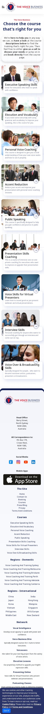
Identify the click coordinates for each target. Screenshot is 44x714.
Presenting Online (22, 672)
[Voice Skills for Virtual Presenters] (21, 287)
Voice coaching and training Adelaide (22, 580)
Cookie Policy (8, 704)
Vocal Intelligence (22, 628)
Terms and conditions (22, 510)
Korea (11, 604)
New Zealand (33, 615)
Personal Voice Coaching (22, 530)
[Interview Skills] (21, 323)
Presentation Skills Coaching (22, 541)
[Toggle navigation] (3, 7)
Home (22, 494)
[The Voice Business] (24, 7)
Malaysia (33, 604)
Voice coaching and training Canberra (22, 584)
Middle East (11, 615)
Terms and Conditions (22, 707)
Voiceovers (22, 650)
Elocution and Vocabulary (22, 526)
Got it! (6, 710)
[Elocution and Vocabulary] (21, 109)
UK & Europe (33, 611)
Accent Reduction (22, 534)
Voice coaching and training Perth (22, 576)
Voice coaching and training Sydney (22, 565)
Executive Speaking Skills (22, 523)
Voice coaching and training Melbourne (22, 569)
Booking (22, 499)
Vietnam (11, 607)
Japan (11, 600)
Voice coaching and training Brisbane (22, 573)
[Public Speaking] (21, 212)
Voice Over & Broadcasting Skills (22, 552)
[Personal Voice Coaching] (21, 142)
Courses (22, 502)
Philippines (11, 611)
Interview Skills (22, 549)
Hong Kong (33, 600)
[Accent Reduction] (21, 177)
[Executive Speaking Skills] (21, 78)
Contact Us (22, 496)
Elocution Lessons (22, 661)
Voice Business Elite (22, 639)
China (11, 596)
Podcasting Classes (22, 683)
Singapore (33, 607)
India (33, 596)
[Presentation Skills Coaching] (21, 246)
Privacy (22, 508)
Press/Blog (22, 505)
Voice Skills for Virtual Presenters (22, 545)
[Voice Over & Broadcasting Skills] (21, 358)
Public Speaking (22, 538)
